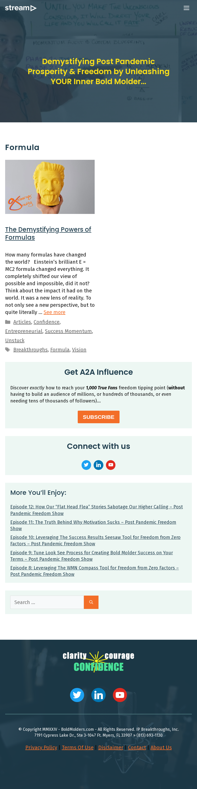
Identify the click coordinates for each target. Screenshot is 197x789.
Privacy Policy (41, 747)
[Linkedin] (98, 464)
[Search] (91, 602)
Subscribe (98, 417)
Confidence (47, 322)
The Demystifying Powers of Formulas (48, 233)
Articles (22, 322)
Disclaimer (110, 747)
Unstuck (14, 340)
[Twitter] (86, 464)
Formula (60, 350)
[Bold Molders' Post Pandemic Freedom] (21, 8)
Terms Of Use (78, 747)
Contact (137, 747)
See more (54, 312)
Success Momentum (68, 331)
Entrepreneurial (23, 331)
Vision (79, 350)
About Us (161, 747)
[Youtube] (111, 464)
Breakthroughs (30, 350)
